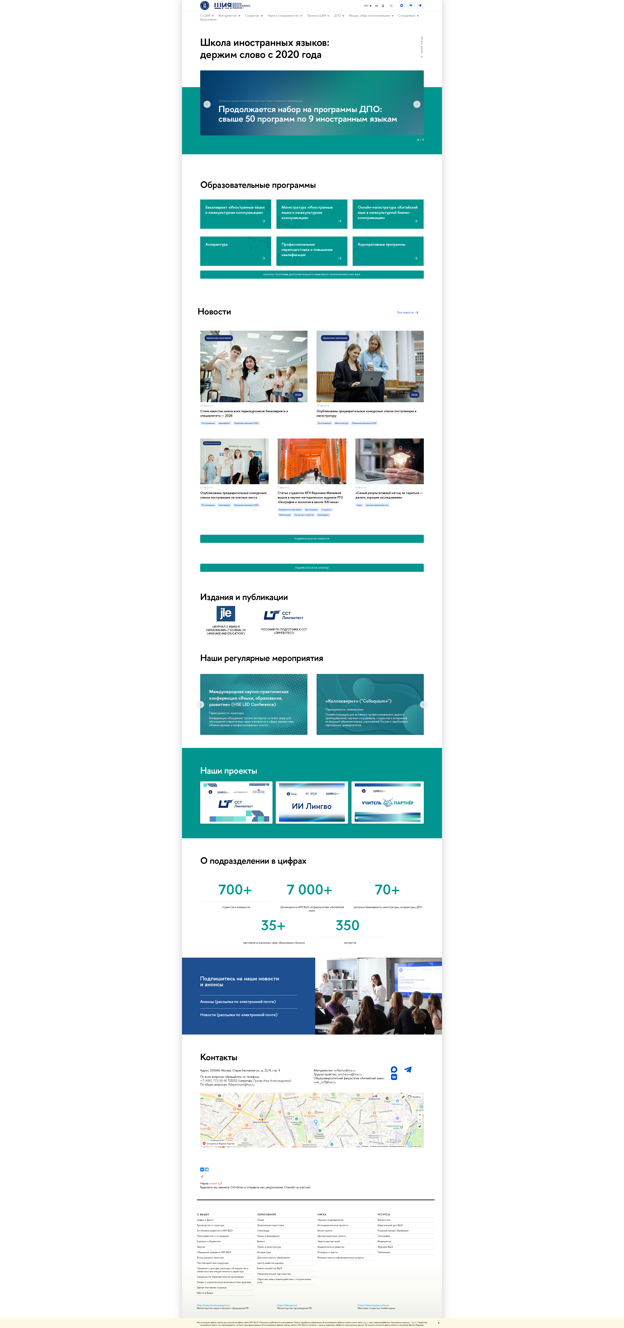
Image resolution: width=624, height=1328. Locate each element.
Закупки (201, 1246)
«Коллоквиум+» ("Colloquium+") (358, 701)
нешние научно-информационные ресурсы (341, 1257)
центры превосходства (377, 505)
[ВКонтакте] (202, 1169)
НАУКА (322, 1214)
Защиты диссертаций (329, 1241)
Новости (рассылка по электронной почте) (239, 1014)
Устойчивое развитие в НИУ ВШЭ (215, 1230)
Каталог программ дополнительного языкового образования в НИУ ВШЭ (312, 274)
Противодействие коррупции (213, 1262)
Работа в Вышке (205, 1292)
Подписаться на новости (312, 538)
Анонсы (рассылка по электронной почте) (238, 1001)
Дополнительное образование (273, 1257)
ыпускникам (208, 19)
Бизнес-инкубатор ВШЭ (269, 1268)
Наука (359, 505)
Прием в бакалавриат (268, 1235)
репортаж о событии (304, 515)
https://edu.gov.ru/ (287, 1305)
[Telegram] (207, 1169)
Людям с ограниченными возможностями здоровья (224, 1282)
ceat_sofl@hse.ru (325, 1082)
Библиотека (384, 1219)
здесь (365, 1322)
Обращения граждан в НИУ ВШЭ (214, 1252)
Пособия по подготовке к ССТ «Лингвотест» (284, 631)
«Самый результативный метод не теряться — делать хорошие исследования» (389, 495)
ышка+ (261, 1241)
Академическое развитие (331, 1246)
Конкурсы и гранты (328, 1252)
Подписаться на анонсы (312, 567)
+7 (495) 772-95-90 (213, 1081)
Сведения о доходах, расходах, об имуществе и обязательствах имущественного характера (222, 1270)
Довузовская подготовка (270, 1225)
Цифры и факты (205, 1219)
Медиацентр (384, 1241)
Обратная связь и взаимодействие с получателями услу (284, 1281)
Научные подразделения (330, 1219)
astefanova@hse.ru (350, 1074)
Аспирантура (264, 1252)
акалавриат (224, 423)
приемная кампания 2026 (246, 423)
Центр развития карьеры (270, 1262)
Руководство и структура (210, 1225)
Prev (207, 104)
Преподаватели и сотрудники (213, 1235)
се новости (405, 312)
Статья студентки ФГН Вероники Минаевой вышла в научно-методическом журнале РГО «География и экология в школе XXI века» (310, 497)
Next (417, 104)
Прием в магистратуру (269, 1246)
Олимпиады (263, 1230)
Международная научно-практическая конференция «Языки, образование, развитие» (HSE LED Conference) (249, 697)
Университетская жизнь (290, 509)
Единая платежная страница (211, 1287)
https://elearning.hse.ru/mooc (373, 1305)
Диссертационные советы (332, 1235)
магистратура (341, 423)
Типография (384, 1235)
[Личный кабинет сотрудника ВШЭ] (383, 5)
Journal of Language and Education (226, 631)
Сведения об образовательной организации (220, 1276)
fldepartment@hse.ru (241, 1084)
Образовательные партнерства (274, 1273)
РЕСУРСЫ (384, 1214)
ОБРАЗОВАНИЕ (266, 1214)
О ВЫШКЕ (203, 1214)
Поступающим (208, 423)
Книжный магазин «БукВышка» (393, 1230)
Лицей (260, 1219)
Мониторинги (325, 1230)
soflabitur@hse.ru (344, 1070)
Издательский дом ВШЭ (390, 1225)
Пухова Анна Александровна (271, 1081)
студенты (326, 509)
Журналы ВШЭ (385, 1246)
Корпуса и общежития (209, 1241)
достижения (311, 509)
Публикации (384, 1252)
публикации (284, 515)
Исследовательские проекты (333, 1225)
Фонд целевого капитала (210, 1257)
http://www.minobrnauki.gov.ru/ (213, 1305)
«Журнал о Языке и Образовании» (223, 628)
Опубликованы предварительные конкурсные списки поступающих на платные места (233, 495)
